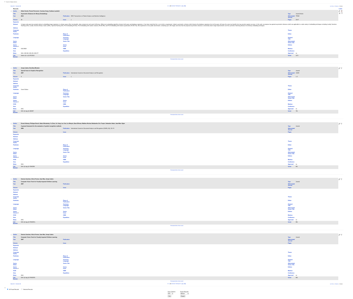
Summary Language (66, 38)
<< (168, 6)
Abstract (15, 24)
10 (179, 6)
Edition (290, 45)
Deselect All (18, 6)
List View (332, 6)
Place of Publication (66, 34)
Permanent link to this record (176, 59)
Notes (14, 53)
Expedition (66, 51)
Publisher (16, 34)
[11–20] (184, 6)
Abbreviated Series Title (291, 42)
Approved (290, 53)
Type (289, 13)
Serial (289, 55)
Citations (337, 6)
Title (14, 13)
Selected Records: (28, 289)
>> (180, 6)
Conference (291, 51)
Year (14, 16)
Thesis (290, 30)
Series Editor (15, 42)
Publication (66, 16)
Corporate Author (16, 31)
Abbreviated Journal (291, 16)
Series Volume (15, 45)
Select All (12, 6)
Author (15, 11)
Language (16, 37)
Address (15, 28)
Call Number (15, 56)
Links (340, 8)
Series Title (66, 41)
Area (14, 51)
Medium (290, 48)
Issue (64, 19)
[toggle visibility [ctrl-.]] (5, 288)
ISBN (64, 48)
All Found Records (14, 289)
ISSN (14, 48)
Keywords (16, 22)
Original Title (290, 38)
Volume (15, 19)
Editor (289, 34)
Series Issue (65, 45)
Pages (289, 19)
